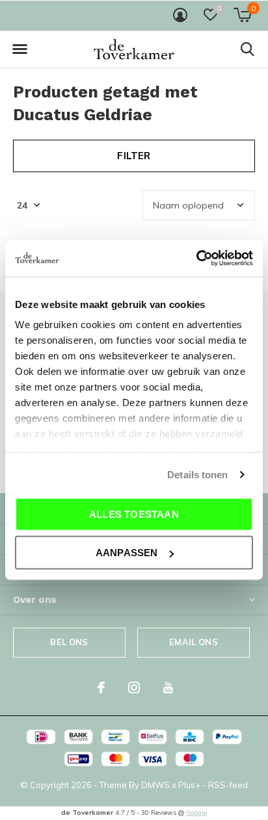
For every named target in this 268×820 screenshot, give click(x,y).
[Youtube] (168, 687)
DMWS (155, 785)
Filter (133, 155)
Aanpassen (127, 552)
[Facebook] (101, 687)
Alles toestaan (134, 513)
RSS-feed (228, 785)
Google (196, 812)
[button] (19, 49)
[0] (242, 15)
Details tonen (197, 474)
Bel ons (69, 642)
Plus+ (189, 785)
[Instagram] (134, 687)
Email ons (193, 642)
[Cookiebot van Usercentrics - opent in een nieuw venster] (196, 258)
